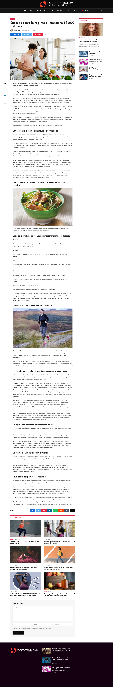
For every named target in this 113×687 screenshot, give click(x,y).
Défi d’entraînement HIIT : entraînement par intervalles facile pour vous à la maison (25, 594)
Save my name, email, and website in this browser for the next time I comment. (33, 628)
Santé (51, 10)
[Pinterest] (5, 99)
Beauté (31, 10)
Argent (59, 10)
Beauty (81, 37)
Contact (76, 10)
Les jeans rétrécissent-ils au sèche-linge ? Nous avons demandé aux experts (95, 76)
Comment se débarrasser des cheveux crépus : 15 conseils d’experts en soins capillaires (88, 41)
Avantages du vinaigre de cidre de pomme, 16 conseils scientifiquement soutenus (59, 594)
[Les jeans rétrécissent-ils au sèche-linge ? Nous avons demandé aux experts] (83, 77)
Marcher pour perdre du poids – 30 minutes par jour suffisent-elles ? (58, 568)
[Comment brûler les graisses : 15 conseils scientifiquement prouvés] (25, 555)
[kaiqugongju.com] (56, 4)
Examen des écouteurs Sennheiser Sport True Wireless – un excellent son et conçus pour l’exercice (61, 659)
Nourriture (41, 10)
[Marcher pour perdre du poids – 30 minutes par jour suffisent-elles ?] (59, 555)
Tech (67, 10)
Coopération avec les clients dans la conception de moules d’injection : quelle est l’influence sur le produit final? (95, 52)
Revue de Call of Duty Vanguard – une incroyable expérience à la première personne (61, 650)
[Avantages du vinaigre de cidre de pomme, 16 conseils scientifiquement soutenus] (59, 581)
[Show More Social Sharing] (45, 34)
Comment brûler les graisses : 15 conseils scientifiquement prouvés (23, 568)
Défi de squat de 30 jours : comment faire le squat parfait (25, 542)
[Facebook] (5, 87)
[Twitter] (5, 91)
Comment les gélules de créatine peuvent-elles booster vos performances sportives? (95, 60)
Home (24, 10)
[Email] (5, 103)
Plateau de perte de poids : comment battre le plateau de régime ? (59, 542)
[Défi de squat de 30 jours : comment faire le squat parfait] (25, 528)
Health (12, 19)
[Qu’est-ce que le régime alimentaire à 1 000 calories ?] (42, 59)
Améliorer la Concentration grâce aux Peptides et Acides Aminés (95, 68)
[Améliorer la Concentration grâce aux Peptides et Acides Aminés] (83, 69)
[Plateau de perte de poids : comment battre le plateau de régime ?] (59, 528)
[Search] (102, 10)
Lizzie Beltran (18, 30)
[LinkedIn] (5, 95)
